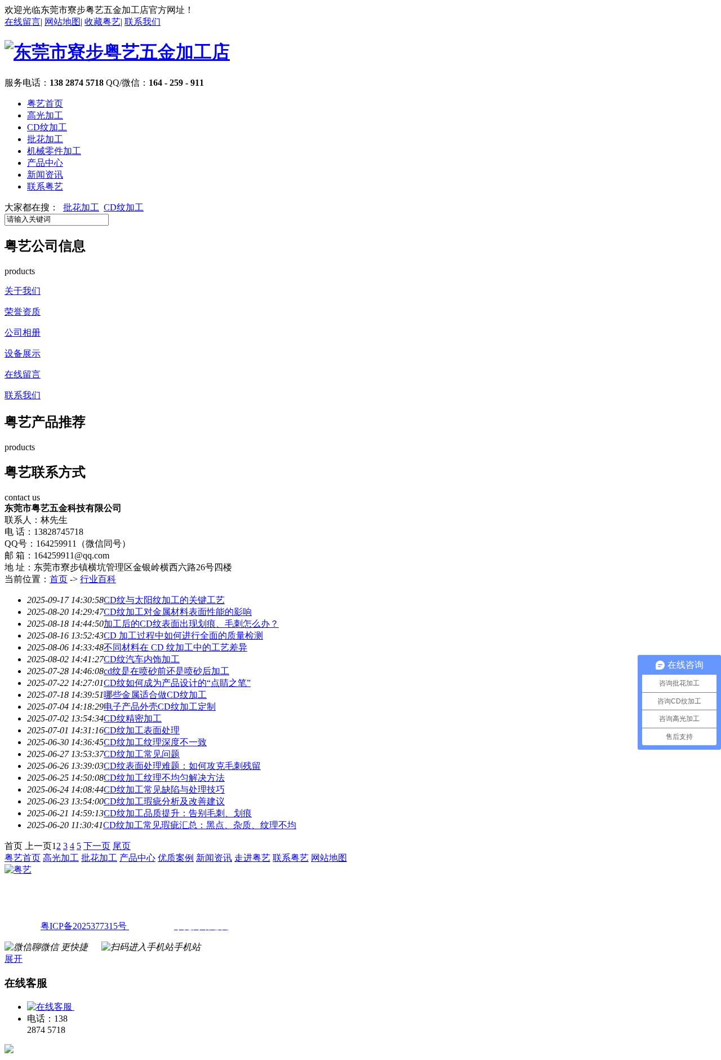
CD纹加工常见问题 (142, 754)
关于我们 (23, 291)
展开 (14, 959)
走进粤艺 (252, 858)
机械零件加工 (54, 151)
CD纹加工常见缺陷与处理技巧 (164, 789)
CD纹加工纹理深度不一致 (155, 742)
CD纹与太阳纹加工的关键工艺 (164, 600)
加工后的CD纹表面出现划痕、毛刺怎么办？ (191, 623)
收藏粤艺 (102, 22)
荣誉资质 (23, 311)
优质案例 (176, 858)
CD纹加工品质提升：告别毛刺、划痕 (178, 813)
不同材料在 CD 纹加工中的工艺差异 (175, 647)
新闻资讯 (45, 174)
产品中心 (45, 163)
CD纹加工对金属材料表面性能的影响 (178, 612)
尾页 (122, 846)
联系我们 (142, 22)
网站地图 (62, 22)
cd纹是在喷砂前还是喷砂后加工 (166, 671)
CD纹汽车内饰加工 (142, 659)
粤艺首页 (45, 103)
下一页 (96, 846)
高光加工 (45, 115)
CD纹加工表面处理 (142, 730)
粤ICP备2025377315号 (84, 926)
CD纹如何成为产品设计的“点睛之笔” (177, 683)
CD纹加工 (47, 127)
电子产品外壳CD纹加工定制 (160, 706)
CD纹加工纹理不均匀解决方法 (164, 777)
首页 (59, 579)
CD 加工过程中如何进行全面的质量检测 (183, 635)
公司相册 (23, 332)
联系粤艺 (45, 186)
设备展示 (23, 353)
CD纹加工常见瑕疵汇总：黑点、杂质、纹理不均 (199, 825)
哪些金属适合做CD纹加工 (155, 695)
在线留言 (23, 22)
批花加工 (45, 139)
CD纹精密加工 (133, 718)
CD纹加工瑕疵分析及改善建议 (164, 801)
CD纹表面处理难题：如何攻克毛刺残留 (182, 766)
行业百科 (98, 579)
